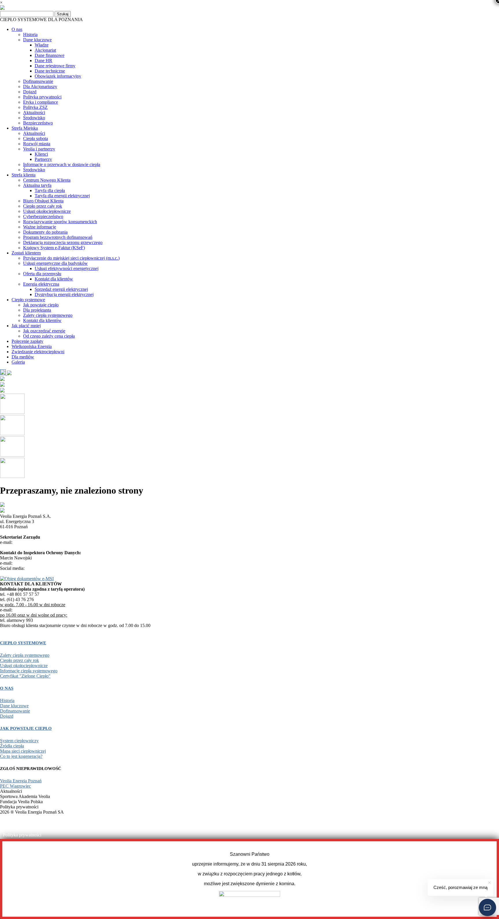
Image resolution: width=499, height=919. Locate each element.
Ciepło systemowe (28, 299)
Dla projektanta (37, 310)
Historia (30, 34)
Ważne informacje (39, 226)
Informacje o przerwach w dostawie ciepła (61, 164)
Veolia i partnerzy (39, 148)
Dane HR (43, 60)
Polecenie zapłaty (27, 341)
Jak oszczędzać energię (44, 330)
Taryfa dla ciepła (50, 190)
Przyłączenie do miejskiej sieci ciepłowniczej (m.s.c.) (71, 258)
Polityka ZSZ (35, 107)
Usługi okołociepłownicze (47, 211)
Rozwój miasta (36, 143)
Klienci (41, 154)
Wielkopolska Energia (32, 346)
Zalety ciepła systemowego (47, 315)
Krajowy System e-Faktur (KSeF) (54, 247)
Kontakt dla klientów (54, 278)
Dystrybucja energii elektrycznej (64, 294)
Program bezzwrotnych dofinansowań (57, 237)
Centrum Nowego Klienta (46, 180)
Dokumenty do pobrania (45, 232)
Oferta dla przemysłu (42, 273)
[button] (487, 907)
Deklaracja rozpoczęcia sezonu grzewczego (63, 242)
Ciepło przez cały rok (42, 206)
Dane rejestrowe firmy (55, 65)
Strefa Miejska (25, 128)
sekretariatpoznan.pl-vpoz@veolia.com (49, 542)
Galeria (18, 362)
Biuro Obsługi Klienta (43, 200)
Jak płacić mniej (26, 325)
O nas (17, 29)
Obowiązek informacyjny (58, 76)
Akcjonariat (45, 50)
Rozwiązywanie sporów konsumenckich (60, 221)
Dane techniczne (50, 70)
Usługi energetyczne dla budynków (55, 263)
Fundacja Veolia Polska (24, 826)
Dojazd (29, 91)
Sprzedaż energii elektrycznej (61, 289)
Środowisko (34, 117)
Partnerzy (43, 159)
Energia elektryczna (41, 284)
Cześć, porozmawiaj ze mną (460, 887)
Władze (42, 44)
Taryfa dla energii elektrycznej (62, 195)
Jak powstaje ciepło (41, 304)
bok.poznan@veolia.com (36, 609)
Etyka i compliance (40, 102)
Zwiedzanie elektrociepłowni (38, 351)
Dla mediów (23, 356)
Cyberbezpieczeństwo (43, 216)
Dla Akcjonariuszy (40, 86)
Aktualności (34, 112)
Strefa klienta (24, 174)
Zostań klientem (26, 252)
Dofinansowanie (38, 81)
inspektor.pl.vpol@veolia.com (41, 563)
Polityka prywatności (42, 96)
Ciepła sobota (35, 138)
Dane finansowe (49, 55)
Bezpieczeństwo (38, 122)
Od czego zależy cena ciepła (49, 336)
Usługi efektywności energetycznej (66, 268)
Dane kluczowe (37, 39)
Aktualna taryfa (37, 185)
